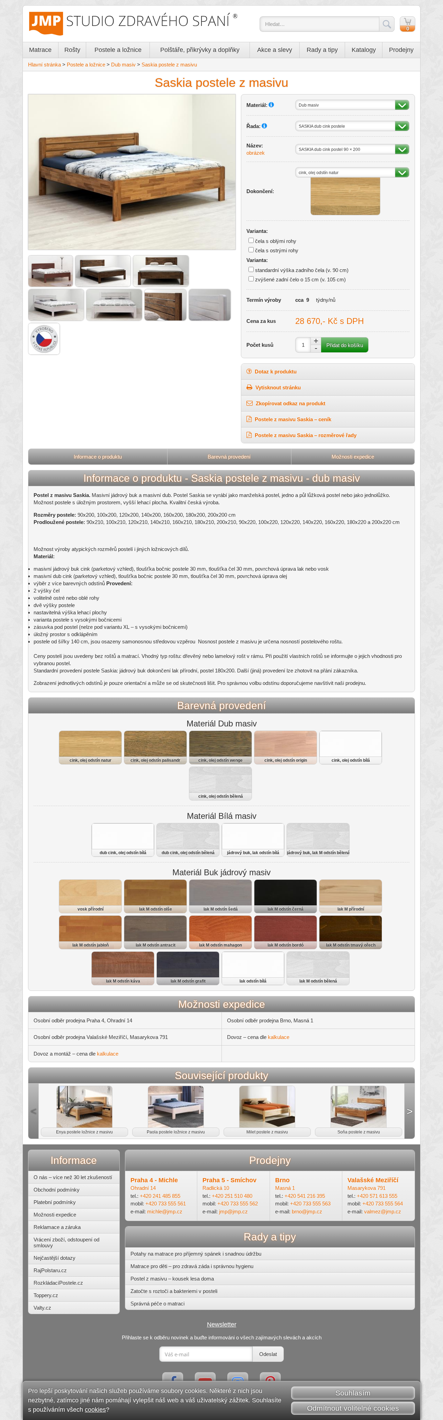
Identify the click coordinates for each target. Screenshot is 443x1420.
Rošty (72, 49)
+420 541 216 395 (304, 1196)
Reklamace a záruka (57, 1227)
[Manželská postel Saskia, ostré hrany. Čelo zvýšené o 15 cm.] (161, 271)
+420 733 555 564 (382, 1203)
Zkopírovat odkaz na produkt (289, 403)
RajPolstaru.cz (50, 1270)
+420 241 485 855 (160, 1196)
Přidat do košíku (344, 345)
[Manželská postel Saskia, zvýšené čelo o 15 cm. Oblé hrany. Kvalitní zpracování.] (50, 271)
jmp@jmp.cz (233, 1211)
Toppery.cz (46, 1295)
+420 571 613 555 (377, 1196)
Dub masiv (123, 64)
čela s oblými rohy (275, 241)
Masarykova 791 (366, 1188)
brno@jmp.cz (307, 1211)
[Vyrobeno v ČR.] (44, 339)
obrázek (255, 153)
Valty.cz (42, 1308)
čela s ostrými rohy (276, 250)
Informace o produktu (98, 457)
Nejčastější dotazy (54, 1258)
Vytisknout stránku (277, 387)
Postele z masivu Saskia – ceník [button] (292, 419)
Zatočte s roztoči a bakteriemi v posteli (173, 1291)
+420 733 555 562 (237, 1203)
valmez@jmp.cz (382, 1211)
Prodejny (401, 49)
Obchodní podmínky (57, 1190)
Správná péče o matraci (157, 1303)
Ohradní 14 (143, 1188)
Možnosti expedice (353, 457)
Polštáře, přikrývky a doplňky (199, 49)
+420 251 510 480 (232, 1196)
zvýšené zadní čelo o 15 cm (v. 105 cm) (300, 279)
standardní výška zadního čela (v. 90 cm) (302, 270)
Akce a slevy (274, 49)
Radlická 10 (215, 1188)
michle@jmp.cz (164, 1211)
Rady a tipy (322, 49)
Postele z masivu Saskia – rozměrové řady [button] (304, 435)
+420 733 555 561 (165, 1203)
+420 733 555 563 (310, 1203)
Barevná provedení (229, 457)
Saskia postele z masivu (169, 64)
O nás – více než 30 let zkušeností (73, 1177)
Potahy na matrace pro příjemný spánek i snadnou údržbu (195, 1254)
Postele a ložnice (118, 49)
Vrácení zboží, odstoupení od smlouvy (66, 1242)
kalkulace (278, 1037)
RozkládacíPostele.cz (58, 1283)
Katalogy (364, 49)
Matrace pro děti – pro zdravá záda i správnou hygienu (191, 1266)
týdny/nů (325, 300)
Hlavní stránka (44, 64)
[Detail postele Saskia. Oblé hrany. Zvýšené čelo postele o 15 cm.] (210, 305)
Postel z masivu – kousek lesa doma (172, 1279)
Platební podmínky (55, 1202)
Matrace (40, 49)
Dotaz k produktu (275, 371)
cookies (95, 1409)
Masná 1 (285, 1188)
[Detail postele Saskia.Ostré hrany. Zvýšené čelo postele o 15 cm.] (165, 305)
